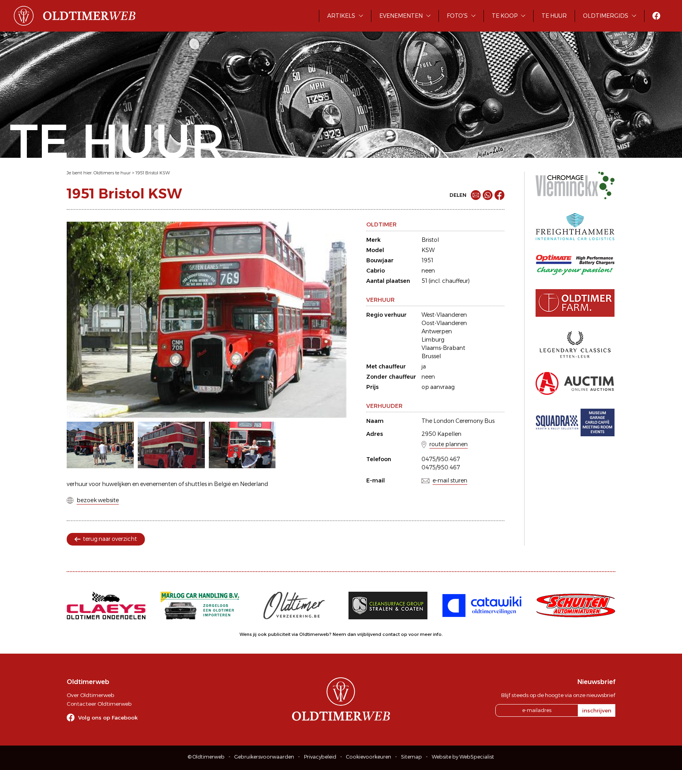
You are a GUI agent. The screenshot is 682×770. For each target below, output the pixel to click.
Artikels (341, 15)
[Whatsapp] (488, 195)
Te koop (504, 15)
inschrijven (596, 710)
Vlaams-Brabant (443, 347)
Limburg (433, 339)
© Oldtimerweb (206, 757)
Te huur (554, 15)
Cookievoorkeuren (368, 757)
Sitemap (411, 757)
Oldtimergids (605, 15)
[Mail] (476, 195)
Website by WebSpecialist (463, 757)
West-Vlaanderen (444, 314)
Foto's (457, 15)
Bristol (430, 239)
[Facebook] (499, 195)
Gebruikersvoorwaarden (264, 757)
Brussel (431, 356)
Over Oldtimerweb (90, 695)
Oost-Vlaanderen (444, 323)
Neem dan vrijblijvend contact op (370, 634)
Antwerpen (437, 331)
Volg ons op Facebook (108, 717)
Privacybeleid (320, 757)
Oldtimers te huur (112, 173)
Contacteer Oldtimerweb (99, 704)
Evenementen (401, 15)
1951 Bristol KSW (152, 173)
